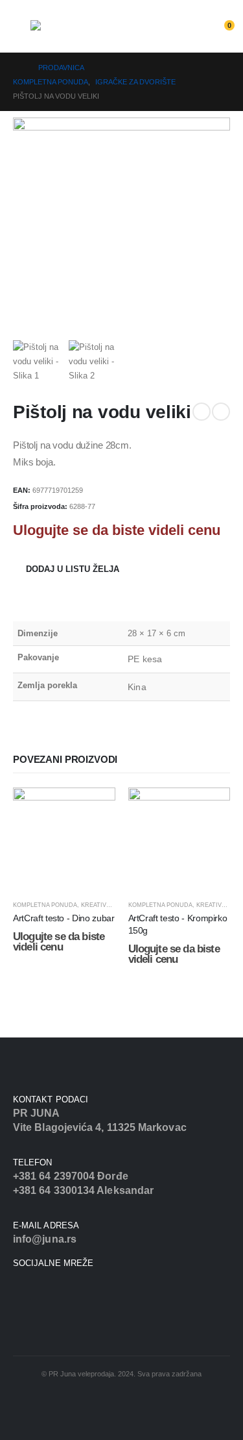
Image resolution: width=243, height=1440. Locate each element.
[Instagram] (32, 1289)
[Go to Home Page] (16, 67)
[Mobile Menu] (21, 30)
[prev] (201, 412)
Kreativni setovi (109, 905)
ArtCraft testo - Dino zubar (64, 918)
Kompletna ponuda (45, 905)
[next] (221, 412)
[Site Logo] (66, 33)
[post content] (64, 839)
